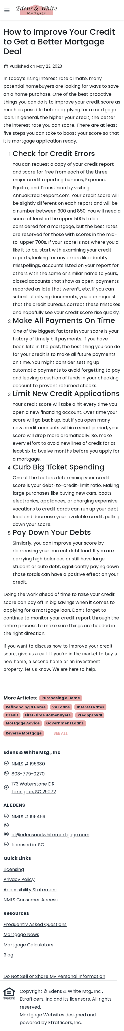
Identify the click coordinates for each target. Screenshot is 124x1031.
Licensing (13, 869)
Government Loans (65, 723)
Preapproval (90, 715)
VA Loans (61, 707)
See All (60, 733)
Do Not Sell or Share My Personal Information (54, 976)
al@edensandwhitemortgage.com (50, 834)
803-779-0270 (28, 774)
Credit (12, 715)
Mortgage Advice (23, 723)
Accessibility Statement (30, 889)
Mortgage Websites (42, 1014)
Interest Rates (90, 707)
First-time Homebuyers (48, 715)
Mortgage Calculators (28, 945)
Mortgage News (21, 934)
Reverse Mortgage (24, 733)
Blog (8, 955)
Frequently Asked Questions (35, 924)
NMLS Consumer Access (30, 899)
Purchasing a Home (61, 697)
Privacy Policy (19, 879)
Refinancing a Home (26, 707)
